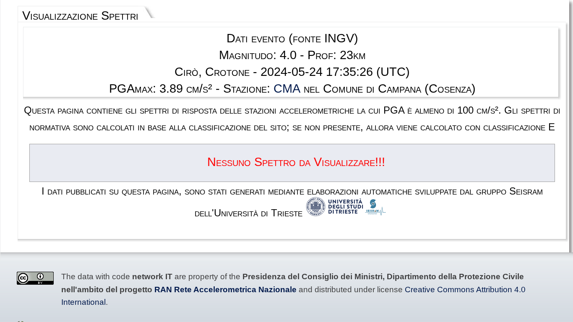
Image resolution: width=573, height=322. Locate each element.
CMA (286, 88)
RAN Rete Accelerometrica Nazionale (225, 289)
